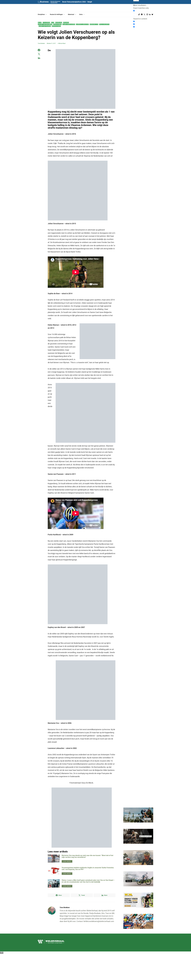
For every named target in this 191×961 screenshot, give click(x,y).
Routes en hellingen (56, 14)
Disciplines (41, 14)
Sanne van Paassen (45, 26)
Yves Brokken (41, 43)
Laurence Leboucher (82, 24)
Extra (81, 14)
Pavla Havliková (104, 24)
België (40, 22)
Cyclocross (46, 22)
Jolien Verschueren (68, 24)
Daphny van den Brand (45, 24)
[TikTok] (139, 14)
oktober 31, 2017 (51, 43)
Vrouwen (66, 22)
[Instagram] (147, 14)
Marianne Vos (94, 24)
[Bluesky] (152, 14)
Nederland (58, 22)
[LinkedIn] (150, 14)
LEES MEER (67, 861)
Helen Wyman (57, 24)
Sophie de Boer (56, 26)
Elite (52, 22)
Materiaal (71, 14)
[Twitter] (144, 14)
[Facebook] (142, 14)
